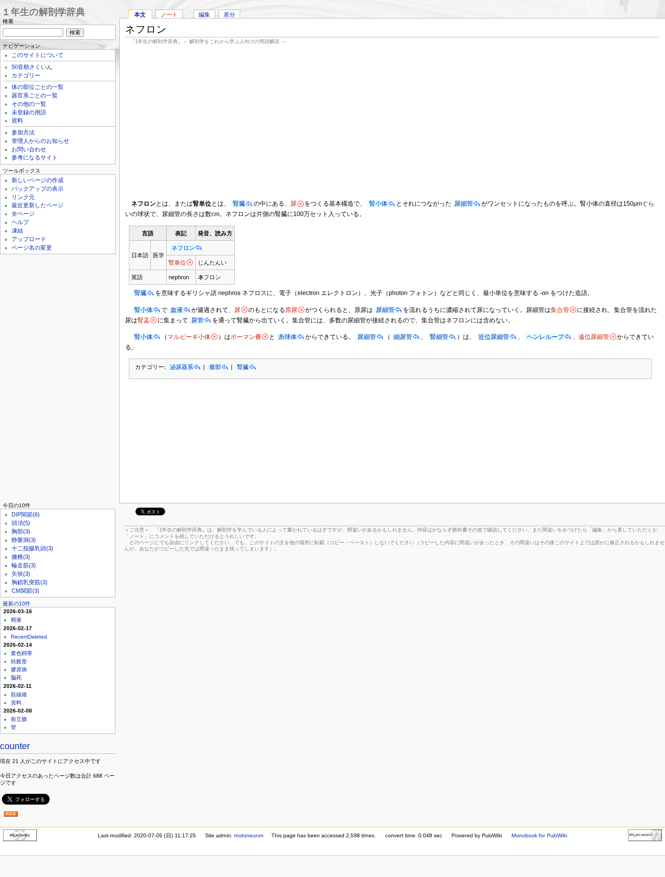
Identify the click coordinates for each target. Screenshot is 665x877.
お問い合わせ (29, 149)
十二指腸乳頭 (32, 548)
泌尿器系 (181, 367)
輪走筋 (24, 565)
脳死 (16, 677)
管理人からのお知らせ (40, 141)
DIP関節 (26, 514)
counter (15, 746)
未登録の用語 (29, 112)
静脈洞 (24, 540)
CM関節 (25, 591)
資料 (17, 120)
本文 (140, 14)
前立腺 (19, 719)
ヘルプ (20, 222)
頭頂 (21, 523)
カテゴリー (26, 75)
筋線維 (19, 694)
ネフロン (183, 248)
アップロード (29, 239)
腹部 (215, 367)
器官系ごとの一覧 (35, 95)
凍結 (17, 231)
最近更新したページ (37, 205)
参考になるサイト (35, 157)
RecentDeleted (29, 637)
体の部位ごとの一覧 (37, 87)
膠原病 (19, 669)
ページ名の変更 (32, 248)
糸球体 (287, 337)
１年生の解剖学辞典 (43, 12)
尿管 (197, 320)
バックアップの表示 (37, 189)
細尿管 (403, 337)
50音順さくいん (32, 67)
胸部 (21, 531)
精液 (16, 620)
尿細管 (463, 203)
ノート (169, 14)
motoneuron (249, 835)
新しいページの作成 (37, 180)
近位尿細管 (493, 337)
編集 (204, 14)
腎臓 (239, 203)
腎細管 (439, 337)
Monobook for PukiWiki (539, 835)
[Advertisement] (392, 121)
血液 (176, 310)
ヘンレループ (545, 337)
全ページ (23, 214)
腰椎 (21, 557)
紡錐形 (19, 661)
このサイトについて (37, 55)
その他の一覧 (29, 104)
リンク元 (23, 197)
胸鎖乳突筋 (29, 582)
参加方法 (23, 132)
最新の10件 (16, 603)
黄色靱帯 (21, 653)
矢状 (21, 574)
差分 (229, 14)
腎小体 (378, 203)
